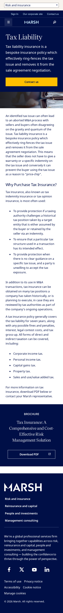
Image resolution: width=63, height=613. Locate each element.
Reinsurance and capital (21, 506)
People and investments (21, 513)
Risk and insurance (17, 499)
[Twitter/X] (22, 569)
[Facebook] (9, 569)
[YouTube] (34, 569)
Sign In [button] (14, 14)
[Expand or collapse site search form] (54, 22)
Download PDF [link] (29, 454)
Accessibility (12, 587)
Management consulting (21, 520)
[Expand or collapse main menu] (8, 22)
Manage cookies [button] (15, 593)
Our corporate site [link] (33, 14)
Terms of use (12, 581)
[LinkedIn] (47, 569)
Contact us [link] (53, 14)
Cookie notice (32, 587)
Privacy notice (33, 581)
